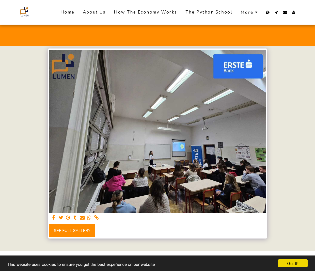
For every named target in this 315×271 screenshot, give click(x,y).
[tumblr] (75, 218)
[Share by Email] (82, 218)
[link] (96, 218)
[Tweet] (60, 218)
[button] (276, 12)
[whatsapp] (89, 218)
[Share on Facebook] (53, 218)
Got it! (293, 263)
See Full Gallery (72, 230)
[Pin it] (68, 218)
